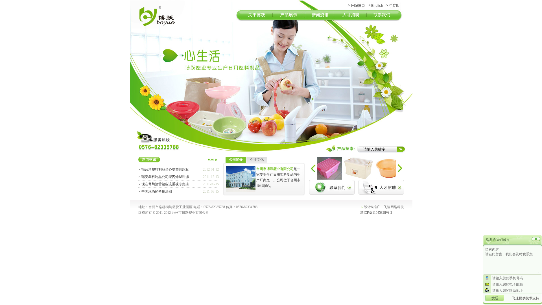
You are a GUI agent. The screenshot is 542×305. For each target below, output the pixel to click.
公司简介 (236, 160)
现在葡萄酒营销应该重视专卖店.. (166, 184)
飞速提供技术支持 (525, 298)
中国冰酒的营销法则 (156, 191)
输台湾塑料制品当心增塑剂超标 (165, 169)
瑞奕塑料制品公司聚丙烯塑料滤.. (166, 177)
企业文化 (257, 160)
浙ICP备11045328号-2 (376, 213)
